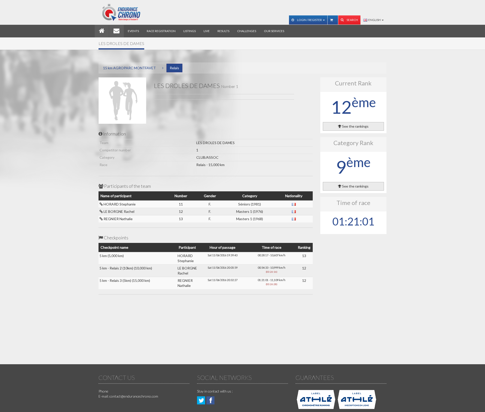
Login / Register (309, 20)
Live (207, 31)
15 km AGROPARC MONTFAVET (129, 68)
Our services (274, 31)
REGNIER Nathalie (118, 219)
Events (133, 31)
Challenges (246, 31)
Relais (174, 68)
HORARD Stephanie (119, 204)
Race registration (161, 31)
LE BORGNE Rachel (118, 211)
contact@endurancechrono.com (133, 396)
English (374, 20)
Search (352, 20)
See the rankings (355, 126)
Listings (189, 31)
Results (223, 31)
